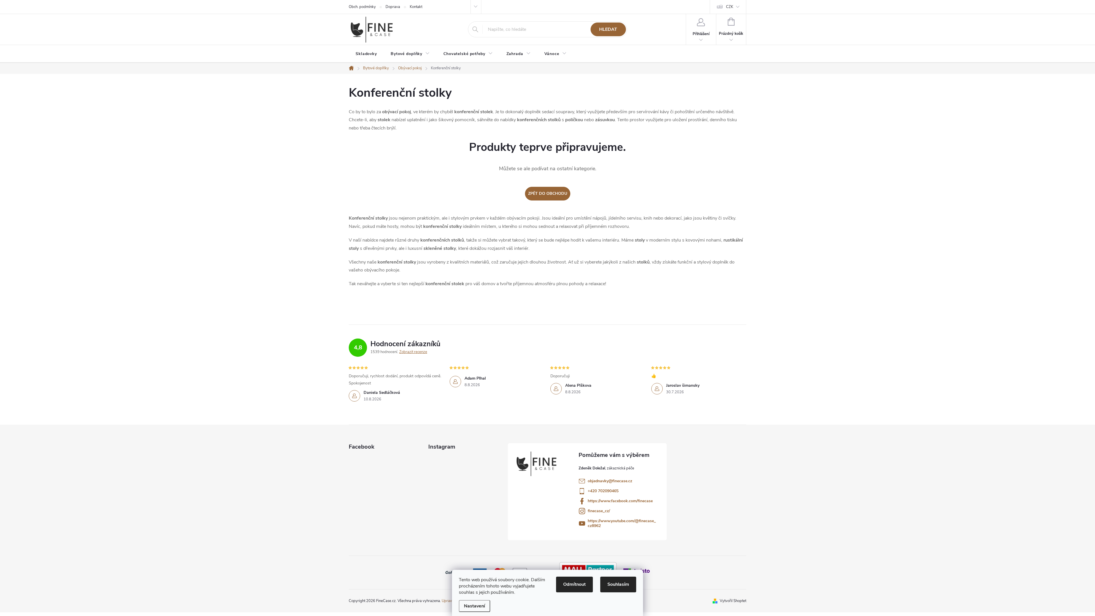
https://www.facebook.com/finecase (620, 501)
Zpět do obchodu (547, 193)
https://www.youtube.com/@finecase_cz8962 (622, 523)
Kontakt (416, 6)
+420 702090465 (603, 491)
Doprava (393, 6)
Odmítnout (574, 584)
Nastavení (474, 606)
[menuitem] (366, 54)
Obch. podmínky (362, 6)
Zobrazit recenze (413, 351)
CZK (729, 6)
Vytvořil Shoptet (733, 600)
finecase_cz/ (599, 511)
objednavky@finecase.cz (610, 481)
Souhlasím (618, 584)
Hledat (608, 29)
